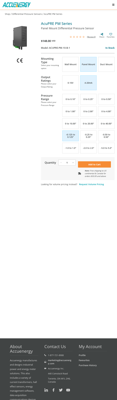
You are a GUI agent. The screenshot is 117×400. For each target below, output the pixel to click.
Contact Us (55, 346)
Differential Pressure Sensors (27, 14)
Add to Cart (94, 164)
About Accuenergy (21, 349)
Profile (82, 355)
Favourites (84, 360)
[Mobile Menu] (113, 5)
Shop (7, 14)
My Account (90, 346)
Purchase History (88, 365)
